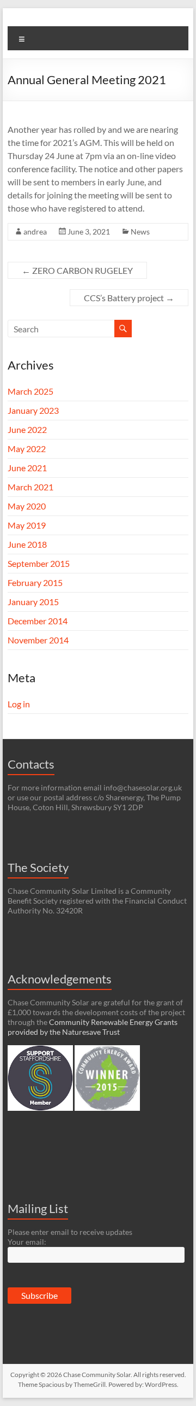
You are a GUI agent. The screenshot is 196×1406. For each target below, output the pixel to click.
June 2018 (27, 544)
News (140, 231)
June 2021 (27, 467)
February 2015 (35, 582)
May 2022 (27, 448)
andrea (35, 231)
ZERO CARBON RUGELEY (77, 270)
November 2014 (38, 640)
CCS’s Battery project (129, 297)
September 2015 (39, 563)
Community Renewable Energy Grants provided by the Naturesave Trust (92, 1026)
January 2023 (33, 410)
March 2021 (30, 487)
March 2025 (30, 391)
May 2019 (27, 525)
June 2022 (27, 429)
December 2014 (38, 621)
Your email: (27, 1241)
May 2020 (27, 506)
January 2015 (33, 601)
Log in (19, 704)
